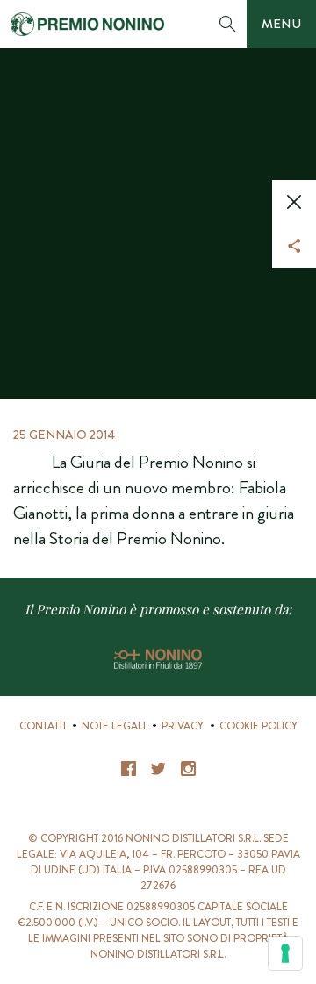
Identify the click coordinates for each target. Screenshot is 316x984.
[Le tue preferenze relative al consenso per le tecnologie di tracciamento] (285, 953)
